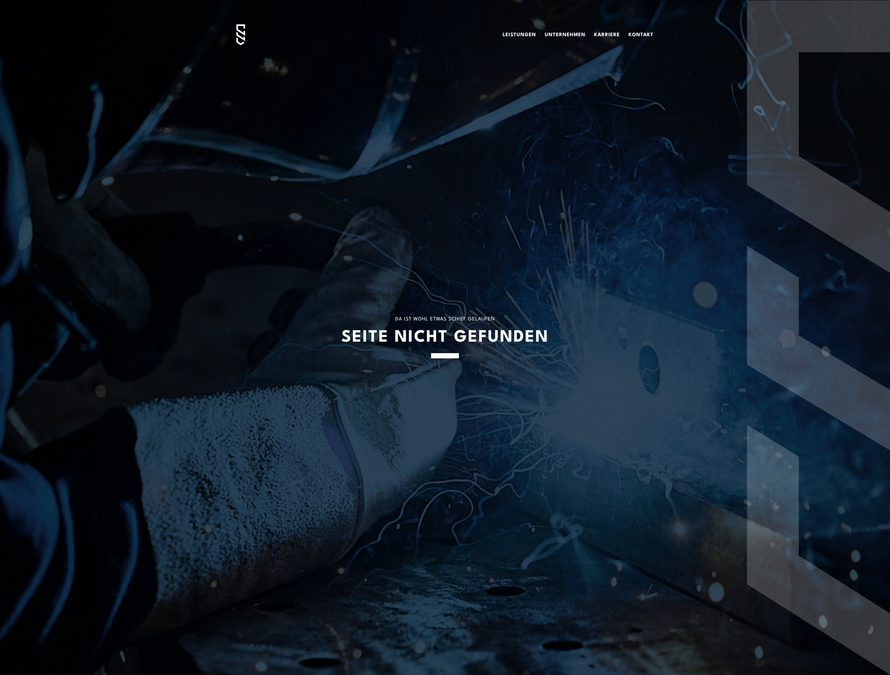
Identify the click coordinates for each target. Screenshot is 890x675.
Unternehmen (565, 34)
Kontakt (641, 34)
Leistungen (519, 34)
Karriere (607, 34)
